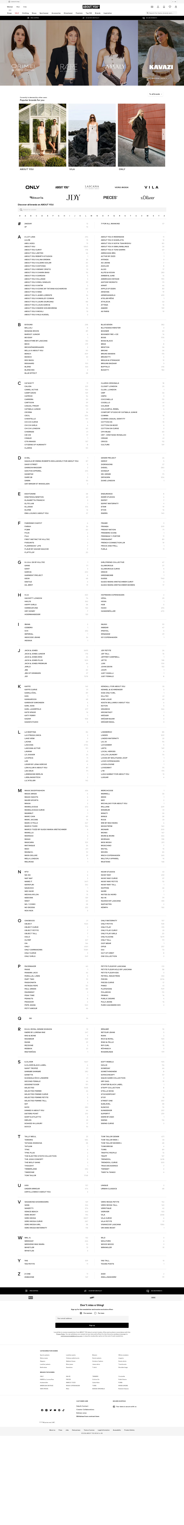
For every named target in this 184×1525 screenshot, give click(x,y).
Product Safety (129, 1430)
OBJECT (56, 924)
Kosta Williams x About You (132, 703)
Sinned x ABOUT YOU (56, 1110)
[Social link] (42, 1410)
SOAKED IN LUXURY (56, 1123)
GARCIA (56, 572)
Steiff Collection (132, 1088)
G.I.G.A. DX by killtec (56, 562)
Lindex (132, 735)
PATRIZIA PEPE (56, 986)
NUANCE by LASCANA (132, 901)
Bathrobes (43, 1367)
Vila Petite (132, 1221)
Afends (132, 259)
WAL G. (56, 1238)
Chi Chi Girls (56, 425)
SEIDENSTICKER (56, 1084)
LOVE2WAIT (132, 768)
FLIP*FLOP (56, 552)
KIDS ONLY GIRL (132, 693)
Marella (56, 833)
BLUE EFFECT (56, 373)
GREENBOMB (132, 575)
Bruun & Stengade (132, 360)
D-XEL (56, 458)
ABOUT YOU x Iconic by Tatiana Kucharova (56, 289)
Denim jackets (96, 1358)
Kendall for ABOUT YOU (132, 686)
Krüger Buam (132, 719)
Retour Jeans (132, 1032)
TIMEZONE (56, 1172)
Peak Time (56, 995)
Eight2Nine (56, 494)
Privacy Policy (60, 1334)
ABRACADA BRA (132, 253)
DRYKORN (132, 477)
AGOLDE (132, 266)
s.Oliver (56, 1062)
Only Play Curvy (132, 930)
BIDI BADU (56, 360)
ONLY (56, 947)
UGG (56, 1185)
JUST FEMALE (132, 676)
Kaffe (56, 686)
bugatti (132, 370)
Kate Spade (56, 712)
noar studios (132, 872)
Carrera (56, 399)
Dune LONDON (132, 481)
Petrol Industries (132, 976)
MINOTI (132, 813)
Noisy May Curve (132, 878)
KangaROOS (56, 699)
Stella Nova (132, 1091)
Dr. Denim (132, 474)
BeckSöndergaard (56, 347)
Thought (56, 1166)
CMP (132, 393)
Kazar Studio (56, 722)
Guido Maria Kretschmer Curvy (132, 582)
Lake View (56, 738)
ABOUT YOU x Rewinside (132, 237)
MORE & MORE (132, 836)
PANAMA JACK (56, 973)
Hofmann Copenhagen (132, 595)
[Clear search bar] (176, 13)
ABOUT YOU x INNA (56, 292)
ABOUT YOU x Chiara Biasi (56, 272)
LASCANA (56, 745)
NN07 (56, 901)
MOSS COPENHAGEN (73, 1385)
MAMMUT (56, 813)
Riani (132, 1036)
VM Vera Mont (132, 1228)
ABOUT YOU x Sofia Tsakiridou (132, 243)
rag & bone (56, 1036)
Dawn (56, 481)
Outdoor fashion (97, 1361)
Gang (56, 565)
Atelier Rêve (132, 298)
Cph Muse (132, 432)
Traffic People (132, 1153)
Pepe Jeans (56, 1005)
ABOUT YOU (56, 247)
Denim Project (132, 458)
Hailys (56, 601)
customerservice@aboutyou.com (71, 1336)
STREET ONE (132, 1101)
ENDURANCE (132, 494)
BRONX (132, 351)
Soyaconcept (132, 1075)
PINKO (132, 986)
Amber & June (132, 276)
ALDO (132, 269)
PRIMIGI (132, 995)
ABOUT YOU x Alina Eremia (56, 259)
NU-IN (132, 898)
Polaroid (132, 992)
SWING (132, 1120)
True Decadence (132, 1166)
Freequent (132, 539)
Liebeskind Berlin (56, 774)
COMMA (132, 416)
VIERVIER (132, 1212)
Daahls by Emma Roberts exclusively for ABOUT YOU (56, 461)
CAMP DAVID (56, 393)
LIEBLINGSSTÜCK (56, 777)
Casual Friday (56, 406)
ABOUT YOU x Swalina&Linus (132, 247)
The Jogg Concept (56, 1159)
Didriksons (132, 464)
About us (52, 1430)
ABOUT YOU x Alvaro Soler (56, 263)
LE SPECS (56, 758)
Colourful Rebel (132, 409)
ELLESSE (56, 507)
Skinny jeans (44, 1358)
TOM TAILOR (56, 1175)
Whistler (56, 1247)
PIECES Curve (132, 982)
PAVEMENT (56, 992)
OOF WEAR (132, 943)
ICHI (56, 631)
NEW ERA (56, 898)
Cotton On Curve (132, 428)
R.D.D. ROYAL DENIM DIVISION (56, 1029)
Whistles (56, 1251)
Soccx (56, 1127)
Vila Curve (132, 1218)
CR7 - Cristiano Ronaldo (132, 435)
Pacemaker (56, 966)
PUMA (120, 1382)
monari (132, 829)
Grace (132, 572)
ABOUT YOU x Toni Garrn (132, 250)
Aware (132, 308)
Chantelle (56, 419)
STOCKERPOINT (132, 1094)
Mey (132, 800)
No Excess (56, 907)
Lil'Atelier (56, 781)
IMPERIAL (56, 634)
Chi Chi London (56, 428)
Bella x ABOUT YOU (56, 351)
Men (18, 7)
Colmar (132, 406)
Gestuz (56, 582)
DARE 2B (56, 477)
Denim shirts (122, 1361)
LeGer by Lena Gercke (56, 764)
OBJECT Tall (56, 934)
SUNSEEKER (132, 1110)
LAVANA (56, 751)
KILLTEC (132, 696)
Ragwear (56, 1039)
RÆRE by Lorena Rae (56, 1032)
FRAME (132, 523)
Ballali (56, 328)
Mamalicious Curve (56, 810)
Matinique (56, 846)
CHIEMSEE (56, 432)
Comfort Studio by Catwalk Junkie (132, 412)
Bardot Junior (56, 334)
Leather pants (71, 1355)
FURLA (132, 549)
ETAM (132, 507)
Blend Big (56, 370)
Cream (132, 438)
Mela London (56, 859)
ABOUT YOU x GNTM (56, 285)
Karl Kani (56, 706)
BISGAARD (56, 363)
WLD (132, 1238)
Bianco (56, 357)
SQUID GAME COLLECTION (132, 1078)
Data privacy (76, 1430)
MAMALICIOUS (56, 807)
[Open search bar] (147, 13)
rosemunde (132, 1052)
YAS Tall (132, 1261)
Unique (132, 1185)
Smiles (56, 1120)
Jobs (67, 1430)
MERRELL (132, 794)
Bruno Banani (132, 354)
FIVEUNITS (56, 543)
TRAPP (132, 1156)
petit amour (56, 1008)
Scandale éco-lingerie (56, 1078)
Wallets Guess (70, 1361)
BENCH (56, 354)
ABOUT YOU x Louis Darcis (56, 305)
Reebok (56, 1049)
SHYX (56, 1107)
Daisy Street (56, 464)
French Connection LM (132, 543)
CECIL (56, 416)
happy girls (56, 605)
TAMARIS (95, 1376)
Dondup (132, 471)
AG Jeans (132, 263)
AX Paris (132, 311)
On (56, 943)
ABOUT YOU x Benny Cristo (56, 269)
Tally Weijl (56, 1137)
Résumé (132, 1029)
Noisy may (132, 875)
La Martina (56, 732)
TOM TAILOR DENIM (132, 1137)
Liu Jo (132, 742)
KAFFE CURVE (56, 690)
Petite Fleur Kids (132, 973)
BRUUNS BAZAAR (132, 363)
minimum (132, 810)
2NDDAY (56, 224)
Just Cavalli (132, 673)
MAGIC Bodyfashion (56, 791)
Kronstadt (132, 712)
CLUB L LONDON (132, 390)
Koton (132, 706)
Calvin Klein (96, 1382)
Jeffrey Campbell (132, 657)
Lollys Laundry (132, 755)
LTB (132, 771)
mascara (56, 842)
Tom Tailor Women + (132, 1143)
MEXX (132, 797)
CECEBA (56, 412)
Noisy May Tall (132, 885)
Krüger (132, 715)
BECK (56, 344)
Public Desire (132, 999)
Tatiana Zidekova (56, 1143)
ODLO (56, 937)
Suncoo (132, 1107)
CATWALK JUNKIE (56, 409)
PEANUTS (56, 999)
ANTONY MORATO (132, 282)
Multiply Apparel (132, 859)
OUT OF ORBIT (132, 953)
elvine (56, 510)
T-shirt (94, 1367)
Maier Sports (56, 800)
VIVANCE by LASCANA (132, 1224)
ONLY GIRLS (56, 956)
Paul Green (56, 989)
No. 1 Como (56, 904)
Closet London (132, 386)
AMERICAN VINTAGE (132, 279)
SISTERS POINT (56, 1114)
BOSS (132, 337)
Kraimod (132, 709)
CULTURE (132, 445)
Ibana (56, 624)
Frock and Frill (132, 546)
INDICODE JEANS (56, 637)
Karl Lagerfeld (56, 709)
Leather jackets (45, 1364)
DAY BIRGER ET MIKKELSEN (56, 484)
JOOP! (132, 670)
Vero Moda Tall (132, 1205)
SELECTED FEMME (56, 1091)
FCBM (56, 530)
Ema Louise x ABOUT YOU (56, 513)
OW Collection (132, 956)
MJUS (132, 820)
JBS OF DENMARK (56, 673)
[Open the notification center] (164, 7)
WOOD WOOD (132, 1244)
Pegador (56, 1002)
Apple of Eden (132, 289)
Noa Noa (56, 911)
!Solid (132, 1065)
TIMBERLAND (56, 1169)
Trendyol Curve (132, 1162)
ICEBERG (56, 628)
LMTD (132, 748)
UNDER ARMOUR (56, 1189)
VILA (132, 1215)
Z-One (56, 1274)
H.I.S (56, 595)
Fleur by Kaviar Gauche (56, 549)
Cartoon (56, 403)
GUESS (132, 578)
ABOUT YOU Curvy (56, 250)
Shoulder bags (123, 1367)
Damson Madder (56, 468)
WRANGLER (132, 1247)
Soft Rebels (132, 1062)
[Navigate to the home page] (51, 1402)
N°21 (56, 872)
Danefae (56, 474)
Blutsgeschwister (132, 328)
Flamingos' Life (56, 546)
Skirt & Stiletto (56, 1117)
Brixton (132, 347)
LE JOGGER (56, 755)
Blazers (94, 1355)
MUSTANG (132, 862)
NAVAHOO (56, 888)
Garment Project (56, 575)
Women (10, 7)
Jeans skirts (96, 1364)
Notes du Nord (132, 894)
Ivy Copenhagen (132, 637)
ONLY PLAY (132, 927)
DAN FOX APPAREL (56, 471)
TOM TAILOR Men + (132, 1140)
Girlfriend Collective (132, 562)
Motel (132, 849)
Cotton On (132, 422)
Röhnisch (132, 1049)
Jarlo (56, 667)
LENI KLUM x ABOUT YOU (56, 768)
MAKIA (56, 803)
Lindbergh (132, 732)
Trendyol (132, 1159)
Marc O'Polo (56, 823)
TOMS (132, 1150)
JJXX (132, 663)
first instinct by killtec (56, 539)
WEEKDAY (56, 1241)
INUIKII (132, 624)
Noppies (132, 888)
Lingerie (121, 1358)
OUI (132, 950)
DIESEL (132, 468)
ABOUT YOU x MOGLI (56, 311)
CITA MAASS (56, 441)
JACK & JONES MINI (56, 657)
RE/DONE (56, 1045)
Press (60, 1430)
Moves (132, 852)
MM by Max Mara (132, 823)
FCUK (56, 533)
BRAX (132, 344)
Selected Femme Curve (56, 1094)
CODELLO (132, 403)
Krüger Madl (132, 722)
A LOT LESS (56, 237)
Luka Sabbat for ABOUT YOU (132, 774)
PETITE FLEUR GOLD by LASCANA (132, 969)
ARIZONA (132, 292)
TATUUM (56, 1146)
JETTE (132, 660)
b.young (56, 324)
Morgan (132, 839)
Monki (132, 833)
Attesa (132, 305)
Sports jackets (45, 1355)
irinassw (132, 634)
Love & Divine (132, 764)
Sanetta (56, 1075)
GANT (56, 569)
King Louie (132, 699)
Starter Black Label (132, 1084)
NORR (132, 891)
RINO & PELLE (132, 1042)
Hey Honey (56, 611)
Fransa (132, 526)
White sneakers (123, 1355)
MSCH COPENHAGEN (132, 855)
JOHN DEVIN (132, 667)
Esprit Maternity (132, 504)
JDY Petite (132, 650)
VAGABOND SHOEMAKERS (56, 1202)
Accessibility (117, 1430)
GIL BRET (56, 585)
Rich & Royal (132, 1039)
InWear (132, 628)
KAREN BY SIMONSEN (56, 703)
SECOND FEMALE (56, 1081)
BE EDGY (56, 337)
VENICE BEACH (56, 1212)
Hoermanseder (56, 614)
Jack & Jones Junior (56, 654)
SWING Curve (132, 1123)
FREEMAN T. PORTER (132, 536)
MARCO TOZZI (56, 826)
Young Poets (132, 1264)
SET (56, 1104)
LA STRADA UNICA (56, 735)
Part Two (56, 979)
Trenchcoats (122, 1364)
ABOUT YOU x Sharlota (132, 240)
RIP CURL (132, 1045)
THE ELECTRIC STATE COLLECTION (56, 1156)
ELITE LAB (56, 504)
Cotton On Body (132, 425)
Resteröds (56, 1052)
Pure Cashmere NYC (132, 1005)
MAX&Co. (56, 852)
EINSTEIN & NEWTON (56, 497)
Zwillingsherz (132, 1277)
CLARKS (56, 448)
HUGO (132, 608)
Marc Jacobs (56, 820)
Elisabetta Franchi (56, 500)
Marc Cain (56, 816)
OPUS (132, 947)
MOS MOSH (132, 842)
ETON (132, 510)
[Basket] (176, 7)
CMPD (132, 396)
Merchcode (132, 791)
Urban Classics (132, 1189)
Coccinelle (132, 399)
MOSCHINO (132, 846)
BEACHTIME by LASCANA (56, 341)
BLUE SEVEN (132, 324)
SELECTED (56, 1088)
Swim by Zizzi (132, 1117)
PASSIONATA (56, 982)
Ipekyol (132, 631)
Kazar (56, 719)
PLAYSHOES (132, 989)
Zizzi (132, 1274)
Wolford (132, 1241)
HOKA (132, 601)
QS (58, 1018)
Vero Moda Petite (132, 1202)
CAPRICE (56, 396)
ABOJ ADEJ (56, 243)
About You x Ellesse (56, 279)
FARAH (56, 526)
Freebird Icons (132, 533)
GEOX (56, 578)
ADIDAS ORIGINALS (98, 1388)
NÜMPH (132, 907)
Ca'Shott (56, 383)
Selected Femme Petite (56, 1097)
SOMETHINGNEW (132, 1071)
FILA (56, 536)
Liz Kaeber (132, 745)
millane (132, 807)
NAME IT (56, 881)
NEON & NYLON (56, 894)
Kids (25, 7)
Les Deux (56, 771)
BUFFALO (132, 367)
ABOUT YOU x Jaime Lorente (56, 295)
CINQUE (56, 438)
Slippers (42, 1361)
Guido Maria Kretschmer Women (132, 585)
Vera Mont (56, 1215)
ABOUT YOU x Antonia (56, 266)
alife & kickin (132, 272)
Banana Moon (56, 331)
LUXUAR (132, 777)
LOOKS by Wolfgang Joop (132, 758)
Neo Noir (56, 891)
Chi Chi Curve (56, 422)
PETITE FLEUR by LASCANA (132, 966)
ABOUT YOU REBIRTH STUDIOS (56, 256)
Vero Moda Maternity (56, 1228)
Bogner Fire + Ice (132, 334)
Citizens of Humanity (56, 445)
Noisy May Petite (132, 881)
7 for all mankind (132, 224)
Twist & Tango (132, 1172)
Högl (132, 598)
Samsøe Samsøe (56, 1071)
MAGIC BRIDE (56, 794)
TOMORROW (132, 1146)
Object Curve (56, 927)
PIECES (132, 979)
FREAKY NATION (132, 530)
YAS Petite (56, 1264)
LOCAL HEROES (132, 751)
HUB (132, 605)
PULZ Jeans (132, 1002)
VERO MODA (56, 1218)
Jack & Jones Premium (56, 663)
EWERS (132, 513)
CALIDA (56, 386)
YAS (56, 1261)
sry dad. (132, 1081)
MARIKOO (56, 836)
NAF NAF (56, 878)
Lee (56, 761)
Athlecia (132, 302)
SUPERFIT (132, 1114)
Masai (56, 839)
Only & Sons (132, 937)
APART (132, 285)
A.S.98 (56, 240)
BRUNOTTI (132, 357)
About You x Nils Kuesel (56, 315)
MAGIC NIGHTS (56, 797)
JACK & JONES (56, 650)
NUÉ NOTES (132, 904)
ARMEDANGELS (132, 295)
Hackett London (56, 598)
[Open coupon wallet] (152, 7)
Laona (56, 742)
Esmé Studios (132, 497)
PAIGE (56, 969)
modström (132, 826)
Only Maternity (132, 921)
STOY (132, 1097)
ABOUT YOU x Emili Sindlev (56, 282)
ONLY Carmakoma (56, 950)
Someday (132, 1068)
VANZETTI (56, 1208)
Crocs (132, 441)
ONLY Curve (56, 953)
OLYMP (56, 940)
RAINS (56, 1042)
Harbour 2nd (56, 608)
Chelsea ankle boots (72, 1358)
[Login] (158, 7)
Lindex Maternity (132, 738)
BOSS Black (132, 341)
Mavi (56, 849)
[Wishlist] (170, 7)
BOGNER (132, 331)
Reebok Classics (123, 1388)
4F (56, 227)
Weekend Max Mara (56, 1244)
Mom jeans (69, 1364)
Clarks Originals (132, 383)
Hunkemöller (132, 611)
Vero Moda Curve (56, 1221)
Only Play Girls (132, 934)
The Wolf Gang (56, 1162)
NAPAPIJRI (56, 885)
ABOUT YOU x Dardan (56, 276)
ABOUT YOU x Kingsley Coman (56, 298)
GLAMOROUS (132, 565)
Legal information (104, 1430)
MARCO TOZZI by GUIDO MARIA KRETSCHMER (56, 829)
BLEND (56, 367)
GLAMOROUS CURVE (132, 569)
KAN (56, 696)
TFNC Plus (56, 1153)
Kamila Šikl (56, 693)
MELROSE (56, 862)
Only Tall (132, 940)
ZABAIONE (56, 1277)
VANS (56, 1205)
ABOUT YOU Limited (56, 253)
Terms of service (89, 1430)
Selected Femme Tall (56, 1101)
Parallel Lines (56, 976)
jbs (56, 670)
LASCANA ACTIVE (56, 748)
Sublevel (132, 1104)
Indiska (56, 641)
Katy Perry (56, 715)
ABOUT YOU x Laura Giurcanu (56, 302)
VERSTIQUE (132, 1208)
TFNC (56, 1150)
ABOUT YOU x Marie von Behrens (56, 308)
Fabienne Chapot (56, 523)
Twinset (132, 1169)
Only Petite (132, 924)
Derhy (132, 461)
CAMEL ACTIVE (56, 390)
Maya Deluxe (56, 855)
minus (132, 816)
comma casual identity (132, 419)
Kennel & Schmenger (132, 690)
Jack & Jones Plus (56, 660)
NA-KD (56, 875)
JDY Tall (132, 654)
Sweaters (69, 1367)
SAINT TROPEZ (56, 1068)
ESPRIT (132, 500)
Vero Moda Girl (56, 1224)
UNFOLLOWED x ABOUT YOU (56, 1192)
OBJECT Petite (56, 930)
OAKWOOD (56, 921)
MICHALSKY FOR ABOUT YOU (132, 803)
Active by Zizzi (132, 256)
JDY (56, 676)
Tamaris (56, 1140)
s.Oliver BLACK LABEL (56, 1065)
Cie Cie (56, 435)
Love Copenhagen (132, 761)
